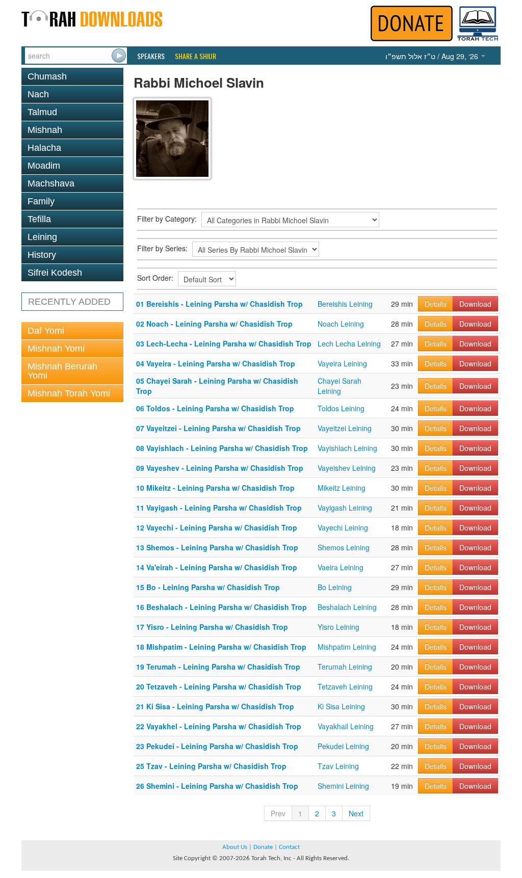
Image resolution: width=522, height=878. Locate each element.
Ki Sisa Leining (341, 706)
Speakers (151, 56)
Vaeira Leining (340, 567)
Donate (263, 847)
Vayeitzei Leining (345, 428)
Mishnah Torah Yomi (69, 393)
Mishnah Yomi (56, 348)
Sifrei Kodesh (55, 273)
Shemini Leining (343, 786)
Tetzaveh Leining (345, 686)
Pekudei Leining (343, 746)
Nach (38, 94)
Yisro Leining (338, 627)
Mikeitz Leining (342, 488)
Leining (42, 237)
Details (436, 304)
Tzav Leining (338, 766)
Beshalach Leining (347, 607)
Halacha (44, 148)
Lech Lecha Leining (349, 343)
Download (475, 304)
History (42, 255)
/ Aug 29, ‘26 (432, 56)
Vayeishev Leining (347, 468)
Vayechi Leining (343, 527)
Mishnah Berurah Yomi (62, 371)
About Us (234, 847)
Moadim (44, 166)
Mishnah (45, 130)
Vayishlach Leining (347, 448)
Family (41, 201)
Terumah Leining (345, 666)
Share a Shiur (195, 56)
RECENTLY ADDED (69, 302)
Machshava (51, 183)
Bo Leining (335, 587)
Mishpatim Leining (347, 647)
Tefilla (39, 219)
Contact (289, 847)
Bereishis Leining (345, 304)
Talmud (42, 112)
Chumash (47, 76)
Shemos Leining (344, 547)
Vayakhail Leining (346, 726)
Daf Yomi (46, 331)
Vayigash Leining (345, 507)
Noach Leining (341, 323)
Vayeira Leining (342, 363)
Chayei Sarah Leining (339, 386)
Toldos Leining (341, 408)
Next (356, 813)
